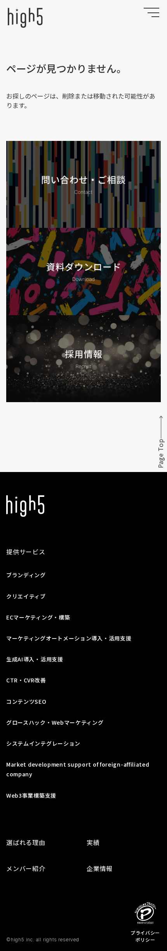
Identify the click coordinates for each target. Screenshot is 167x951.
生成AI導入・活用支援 (34, 659)
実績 (93, 842)
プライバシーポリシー (145, 936)
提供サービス (25, 551)
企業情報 (100, 868)
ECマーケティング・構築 (38, 617)
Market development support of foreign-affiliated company (78, 769)
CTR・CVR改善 (26, 680)
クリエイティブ (26, 596)
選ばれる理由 (25, 842)
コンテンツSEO (26, 701)
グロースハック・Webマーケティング (55, 722)
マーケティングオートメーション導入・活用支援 (68, 638)
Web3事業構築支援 (31, 795)
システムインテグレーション (43, 743)
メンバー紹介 (25, 868)
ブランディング (26, 575)
